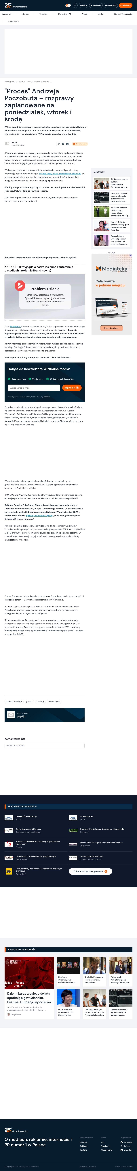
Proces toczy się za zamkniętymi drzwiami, (60, 173)
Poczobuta (15, 326)
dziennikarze (54, 702)
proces (29, 702)
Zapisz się (70, 387)
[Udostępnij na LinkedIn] (67, 144)
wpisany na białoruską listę (39, 515)
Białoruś (40, 702)
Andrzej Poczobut (14, 702)
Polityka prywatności (88, 1166)
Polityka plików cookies (123, 1166)
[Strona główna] (16, 5)
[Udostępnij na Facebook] (64, 144)
